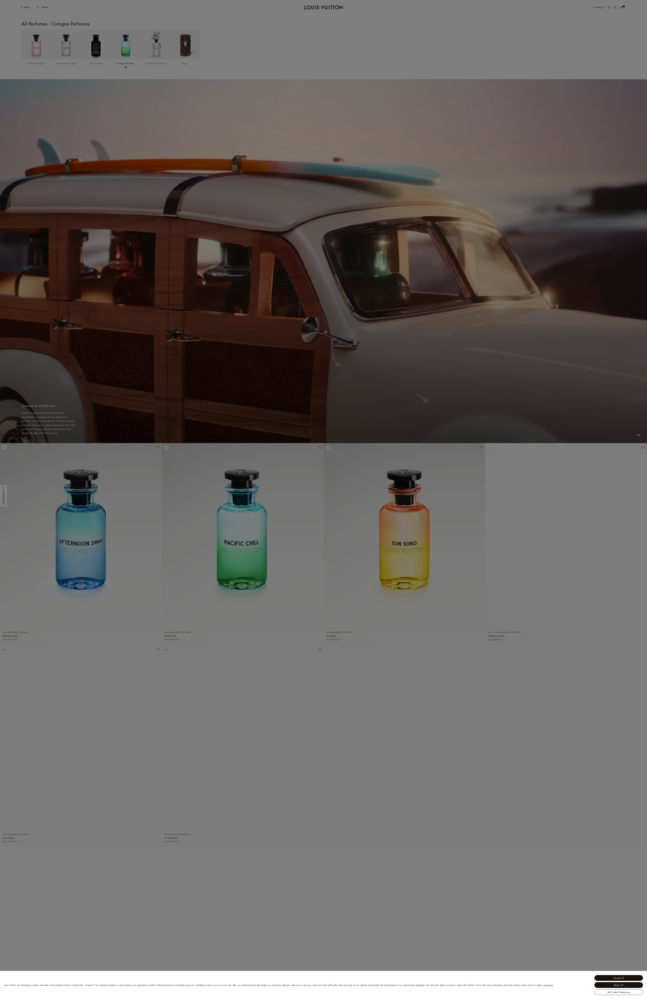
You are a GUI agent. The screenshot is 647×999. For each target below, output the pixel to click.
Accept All (619, 977)
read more (548, 985)
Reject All (618, 985)
